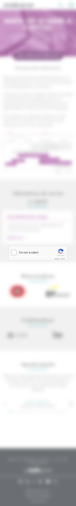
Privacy (57, 259)
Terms (62, 259)
